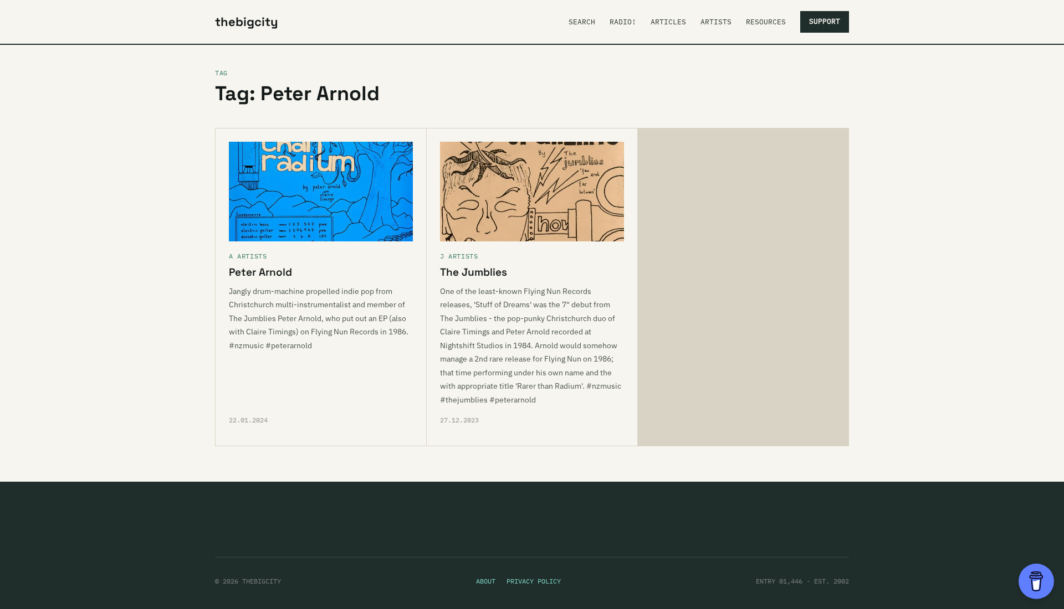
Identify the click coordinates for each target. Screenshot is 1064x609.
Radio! (623, 22)
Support (824, 21)
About (485, 581)
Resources (766, 22)
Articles (668, 22)
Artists (716, 22)
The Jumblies (473, 272)
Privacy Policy (534, 581)
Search (582, 22)
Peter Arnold (260, 272)
